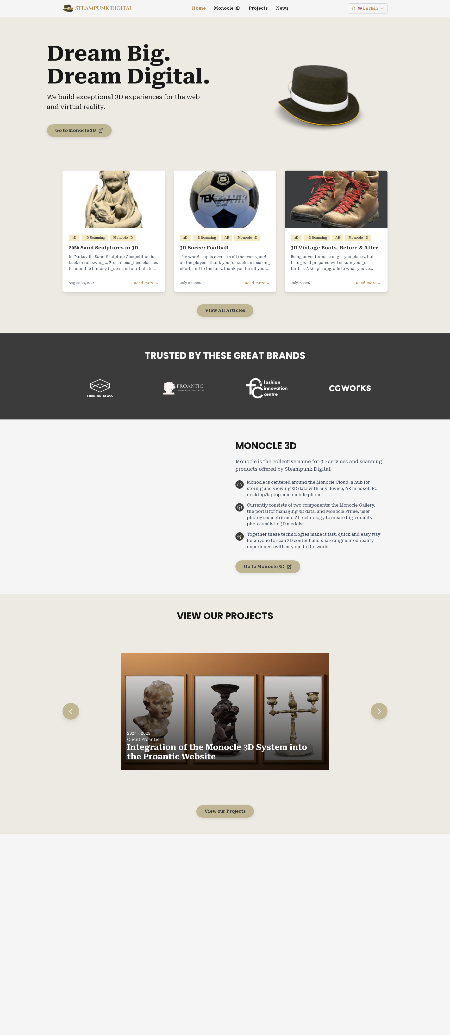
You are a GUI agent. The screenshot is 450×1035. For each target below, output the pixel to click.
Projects (258, 8)
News (282, 8)
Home (199, 8)
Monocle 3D (227, 8)
